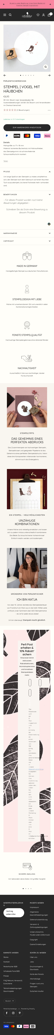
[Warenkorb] (49, 15)
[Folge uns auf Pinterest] (19, 1013)
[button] (27, 210)
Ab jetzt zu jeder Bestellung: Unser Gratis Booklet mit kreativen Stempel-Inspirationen (27, 4)
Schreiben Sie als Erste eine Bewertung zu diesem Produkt (27, 211)
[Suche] (10, 15)
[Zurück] (4, 75)
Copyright (8, 241)
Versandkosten (25, 100)
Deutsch (8, 1001)
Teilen (5, 161)
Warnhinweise (10, 233)
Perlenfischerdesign (14, 81)
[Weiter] (49, 75)
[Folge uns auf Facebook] (6, 1013)
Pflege (6, 172)
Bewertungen (10, 195)
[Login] (43, 15)
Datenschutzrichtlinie (36, 769)
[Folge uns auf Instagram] (13, 1013)
